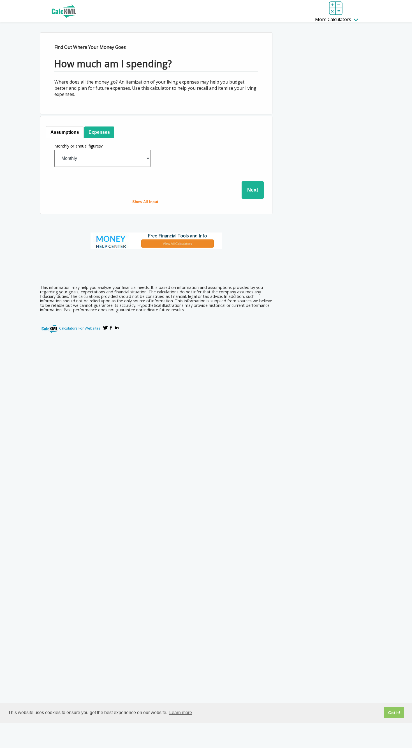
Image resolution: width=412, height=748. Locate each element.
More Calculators (333, 19)
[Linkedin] (117, 327)
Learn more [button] (180, 712)
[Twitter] (105, 327)
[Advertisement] (156, 265)
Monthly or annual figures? (78, 146)
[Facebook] (111, 327)
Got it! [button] (394, 712)
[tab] (65, 132)
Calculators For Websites (80, 328)
